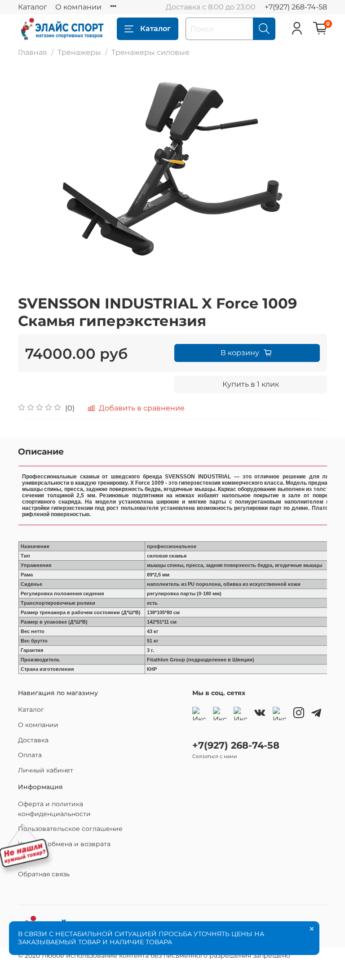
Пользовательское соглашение (70, 829)
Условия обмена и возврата (64, 844)
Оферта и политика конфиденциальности (54, 809)
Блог (26, 859)
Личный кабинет (45, 770)
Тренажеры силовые (150, 52)
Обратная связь (44, 874)
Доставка (33, 740)
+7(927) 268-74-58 (296, 7)
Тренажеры (79, 52)
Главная (32, 52)
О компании (78, 7)
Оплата (30, 755)
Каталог (32, 7)
